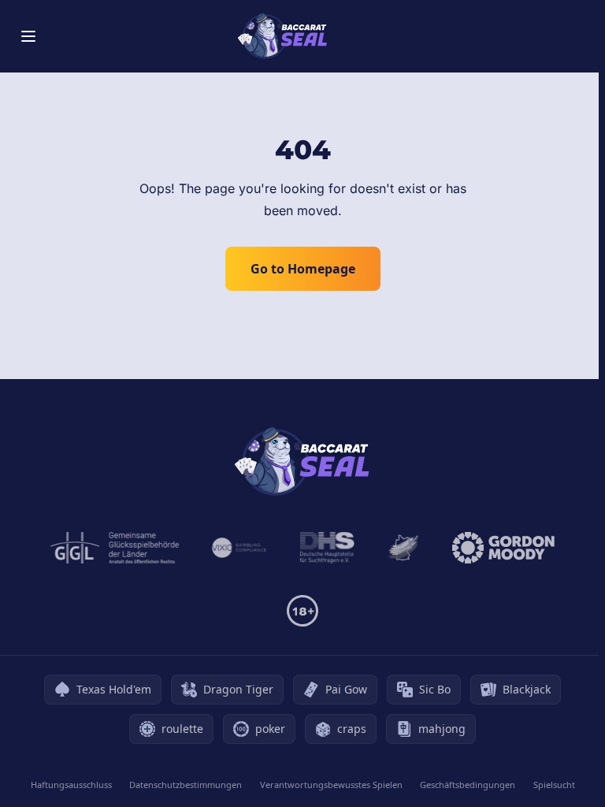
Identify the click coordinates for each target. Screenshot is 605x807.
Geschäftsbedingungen (467, 784)
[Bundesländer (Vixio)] (240, 547)
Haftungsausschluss (71, 784)
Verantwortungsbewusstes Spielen (331, 784)
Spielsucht (554, 784)
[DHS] (326, 547)
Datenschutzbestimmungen (185, 784)
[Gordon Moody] (503, 547)
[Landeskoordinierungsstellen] (403, 547)
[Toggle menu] (28, 36)
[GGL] (115, 547)
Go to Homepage (303, 268)
